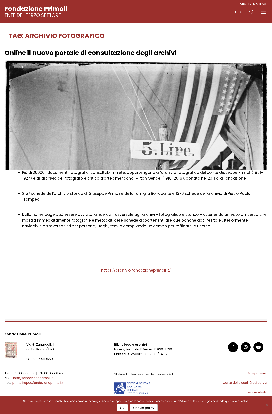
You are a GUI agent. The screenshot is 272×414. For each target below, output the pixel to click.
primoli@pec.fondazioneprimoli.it (38, 382)
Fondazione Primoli (36, 8)
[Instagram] (246, 347)
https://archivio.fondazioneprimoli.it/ (136, 270)
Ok (122, 408)
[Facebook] (233, 347)
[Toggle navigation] (263, 12)
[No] (267, 405)
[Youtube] (258, 347)
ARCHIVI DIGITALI (253, 3)
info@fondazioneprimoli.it (33, 378)
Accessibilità (257, 392)
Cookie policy (143, 408)
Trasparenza (257, 373)
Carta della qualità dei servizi (245, 382)
